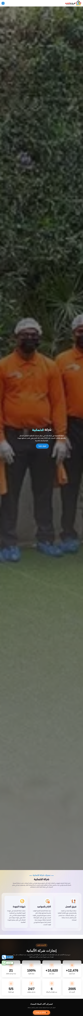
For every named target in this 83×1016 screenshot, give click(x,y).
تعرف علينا (42, 446)
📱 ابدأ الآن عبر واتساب (41, 1012)
